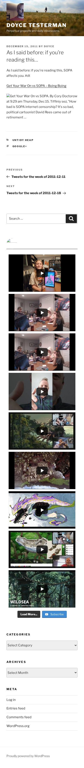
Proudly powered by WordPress (28, 756)
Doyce (49, 46)
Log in (11, 700)
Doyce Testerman (36, 25)
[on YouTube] (42, 243)
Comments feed (18, 717)
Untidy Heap (23, 140)
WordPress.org (18, 726)
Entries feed (15, 708)
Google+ (19, 146)
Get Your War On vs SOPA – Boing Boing (36, 86)
